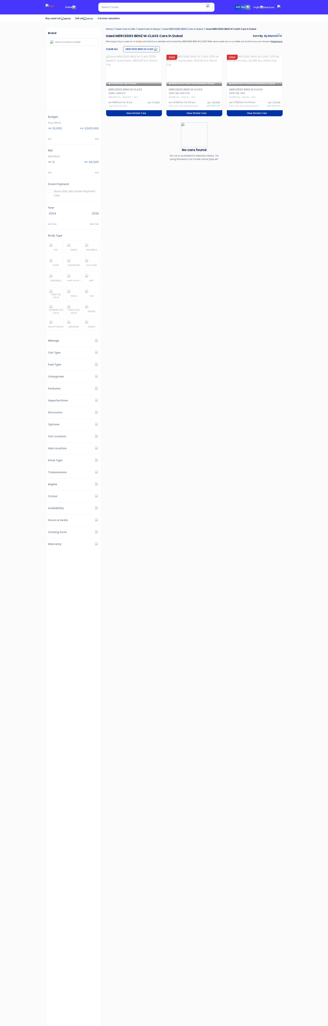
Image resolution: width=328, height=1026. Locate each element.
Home (109, 29)
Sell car (79, 18)
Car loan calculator (109, 18)
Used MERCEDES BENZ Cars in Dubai (182, 29)
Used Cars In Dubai (149, 29)
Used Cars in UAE (125, 29)
